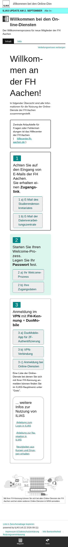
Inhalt (7, 42)
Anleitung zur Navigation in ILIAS (26, 436)
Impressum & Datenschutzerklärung (22, 531)
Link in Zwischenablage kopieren (18, 524)
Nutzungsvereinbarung (14, 534)
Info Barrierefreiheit (52, 531)
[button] (28, 203)
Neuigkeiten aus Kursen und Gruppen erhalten (25, 450)
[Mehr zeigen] (62, 10)
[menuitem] (20, 542)
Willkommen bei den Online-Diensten (32, 3)
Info (19, 41)
